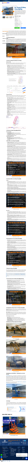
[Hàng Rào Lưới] (14, 425)
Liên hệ (19, 452)
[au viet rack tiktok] (21, 442)
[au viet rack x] (23, 443)
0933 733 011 (17, 274)
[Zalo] (3, 461)
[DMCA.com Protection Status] (25, 440)
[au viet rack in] (25, 443)
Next (13, 11)
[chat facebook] (5, 461)
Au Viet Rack (8, 375)
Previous (2, 11)
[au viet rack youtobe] (23, 442)
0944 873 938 (23, 274)
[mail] (7, 461)
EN (25, 1)
